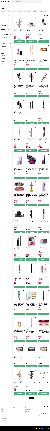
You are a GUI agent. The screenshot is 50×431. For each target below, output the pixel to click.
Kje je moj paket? (16, 407)
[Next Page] (48, 398)
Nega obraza (3, 407)
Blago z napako (3, 420)
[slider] (1, 17)
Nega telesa (3, 416)
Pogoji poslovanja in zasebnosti (43, 415)
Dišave (2, 411)
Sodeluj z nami (27, 409)
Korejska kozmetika (4, 418)
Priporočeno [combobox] (45, 15)
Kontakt (26, 407)
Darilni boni (27, 411)
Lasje (2, 409)
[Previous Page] (39, 398)
